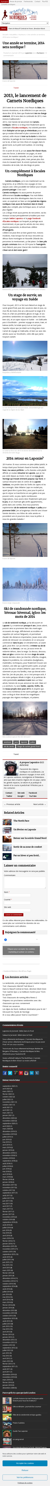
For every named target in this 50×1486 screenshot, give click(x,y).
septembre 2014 (9, 1286)
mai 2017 (6, 1203)
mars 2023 (7, 1091)
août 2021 (6, 1107)
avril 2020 (6, 1126)
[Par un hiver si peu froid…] (7, 858)
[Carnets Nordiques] (25, 13)
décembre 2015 (8, 1246)
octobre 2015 (8, 1251)
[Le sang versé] (7, 1443)
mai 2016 (6, 1233)
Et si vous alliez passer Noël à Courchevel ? (20, 1015)
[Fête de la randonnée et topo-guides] (7, 1419)
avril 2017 (6, 1206)
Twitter (9, 796)
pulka (32, 742)
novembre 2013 (9, 1313)
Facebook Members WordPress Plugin (17, 971)
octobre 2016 (8, 1219)
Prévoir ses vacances (11, 1006)
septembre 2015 (9, 1254)
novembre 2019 (9, 1134)
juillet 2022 (7, 1099)
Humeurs (40, 53)
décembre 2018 (8, 1153)
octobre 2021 (8, 1104)
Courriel (7, 899)
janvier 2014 (7, 1307)
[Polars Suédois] (7, 1427)
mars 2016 (7, 1238)
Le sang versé (18, 1439)
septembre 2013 (9, 1318)
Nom (6, 892)
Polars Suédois (19, 1423)
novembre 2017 (9, 1187)
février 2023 (7, 1094)
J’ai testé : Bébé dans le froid (23, 1031)
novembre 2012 (9, 1342)
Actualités (13, 34)
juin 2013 (6, 1326)
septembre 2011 (9, 1366)
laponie (24, 742)
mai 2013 (6, 1329)
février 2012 (7, 1363)
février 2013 (7, 1334)
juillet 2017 (7, 1198)
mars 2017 (7, 1209)
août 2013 (6, 1321)
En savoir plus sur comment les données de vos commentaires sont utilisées (25, 923)
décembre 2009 (8, 1388)
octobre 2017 (8, 1190)
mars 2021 (7, 1113)
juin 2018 (6, 1169)
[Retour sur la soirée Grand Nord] (7, 841)
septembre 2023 (9, 1086)
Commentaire (9, 875)
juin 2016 (6, 1230)
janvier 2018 (7, 1182)
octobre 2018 (8, 1158)
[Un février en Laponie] (7, 832)
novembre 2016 (9, 1217)
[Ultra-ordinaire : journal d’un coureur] (7, 1411)
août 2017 (6, 1195)
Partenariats (28, 1)
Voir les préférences (25, 1477)
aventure (7, 742)
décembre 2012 (8, 1339)
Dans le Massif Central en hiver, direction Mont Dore (24, 989)
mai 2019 (6, 1142)
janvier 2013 (7, 1337)
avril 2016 (6, 1235)
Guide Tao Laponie (20, 1431)
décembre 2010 (8, 1374)
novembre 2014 (9, 1281)
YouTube (33, 796)
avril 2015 (6, 1267)
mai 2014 (6, 1297)
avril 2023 (6, 1088)
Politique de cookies (25, 1483)
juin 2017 (6, 1201)
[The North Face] (7, 823)
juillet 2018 (7, 1166)
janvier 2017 (7, 1214)
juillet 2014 (7, 1291)
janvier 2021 (7, 1115)
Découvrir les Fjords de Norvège (16, 1012)
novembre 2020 (9, 1121)
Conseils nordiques (8, 4)
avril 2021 (6, 1110)
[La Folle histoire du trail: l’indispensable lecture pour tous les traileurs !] (7, 1403)
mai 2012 (6, 1356)
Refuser (25, 1470)
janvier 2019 (7, 1150)
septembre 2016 (9, 1222)
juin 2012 (6, 1353)
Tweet (16, 88)
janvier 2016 (7, 1243)
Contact (37, 1)
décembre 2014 (8, 1278)
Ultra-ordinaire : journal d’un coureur (27, 1406)
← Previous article (12, 804)
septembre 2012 (9, 1348)
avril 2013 (6, 1332)
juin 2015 (6, 1262)
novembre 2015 (9, 1249)
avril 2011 (6, 1372)
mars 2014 (7, 1302)
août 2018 (6, 1163)
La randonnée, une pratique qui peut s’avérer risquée (24, 983)
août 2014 (6, 1289)
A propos (4, 1)
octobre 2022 (8, 1097)
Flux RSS (45, 1)
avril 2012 (6, 1358)
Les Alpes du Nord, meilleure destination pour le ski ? (24, 1009)
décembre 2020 (8, 1118)
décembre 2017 (8, 1185)
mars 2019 (7, 1147)
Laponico (28, 53)
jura (16, 742)
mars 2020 (7, 1129)
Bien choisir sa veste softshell (24, 1060)
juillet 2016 (7, 1227)
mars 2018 (7, 1177)
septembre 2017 (9, 1193)
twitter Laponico (16, 218)
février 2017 (7, 1211)
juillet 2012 (7, 1350)
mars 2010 (7, 1380)
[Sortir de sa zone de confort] (7, 849)
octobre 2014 (8, 1283)
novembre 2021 (9, 1102)
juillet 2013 (7, 1324)
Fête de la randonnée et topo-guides (27, 1415)
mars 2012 (7, 1361)
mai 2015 (6, 1265)
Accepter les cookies (25, 1463)
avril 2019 (6, 1145)
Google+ (21, 796)
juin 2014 (6, 1294)
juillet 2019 (7, 1137)
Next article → (39, 804)
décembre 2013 (8, 1310)
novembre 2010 (9, 1377)
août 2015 (6, 1257)
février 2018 (7, 1179)
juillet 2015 (7, 1259)
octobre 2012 (8, 1345)
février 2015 (7, 1273)
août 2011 (6, 1369)
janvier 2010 (7, 1385)
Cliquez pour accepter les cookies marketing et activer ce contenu (21, 950)
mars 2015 (7, 1270)
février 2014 (7, 1305)
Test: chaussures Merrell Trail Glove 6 (18, 986)
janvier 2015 (7, 1275)
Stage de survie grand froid (28, 746)
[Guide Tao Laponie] (7, 1435)
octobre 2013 (8, 1315)
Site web (21, 793)
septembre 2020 (9, 1123)
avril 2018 (6, 1174)
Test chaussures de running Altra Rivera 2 (20, 997)
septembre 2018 (9, 1161)
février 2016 (7, 1241)
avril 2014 (6, 1299)
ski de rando (9, 746)
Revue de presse (16, 1)
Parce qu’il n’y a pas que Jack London (19, 1393)
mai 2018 (6, 1171)
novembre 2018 (9, 1155)
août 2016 (6, 1225)
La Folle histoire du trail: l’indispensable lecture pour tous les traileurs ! (28, 1399)
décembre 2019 (8, 1131)
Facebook (33, 793)
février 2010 (7, 1382)
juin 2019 (6, 1139)
